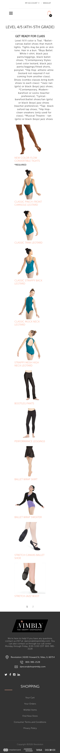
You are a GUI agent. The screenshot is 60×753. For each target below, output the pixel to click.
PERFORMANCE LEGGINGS (29, 441)
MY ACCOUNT (31, 3)
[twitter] (6, 675)
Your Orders (30, 703)
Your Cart (30, 697)
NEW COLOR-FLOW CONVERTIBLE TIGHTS (27, 159)
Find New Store (30, 716)
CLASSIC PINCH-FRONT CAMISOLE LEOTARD (28, 203)
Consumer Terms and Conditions (30, 722)
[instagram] (14, 675)
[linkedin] (19, 675)
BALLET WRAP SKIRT (25, 479)
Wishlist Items (30, 710)
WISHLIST (47, 3)
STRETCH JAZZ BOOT (26, 596)
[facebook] (10, 675)
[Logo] (30, 626)
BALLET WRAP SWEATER (28, 517)
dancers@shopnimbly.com (33, 666)
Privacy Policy (30, 728)
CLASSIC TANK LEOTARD (28, 242)
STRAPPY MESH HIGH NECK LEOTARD (26, 364)
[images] (29, 749)
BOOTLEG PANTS (24, 403)
